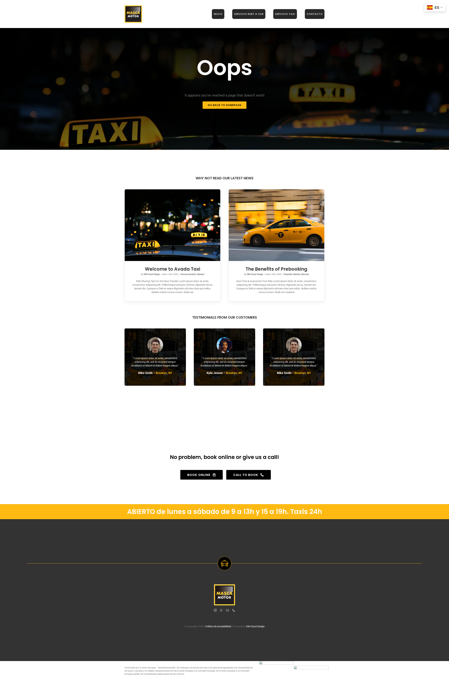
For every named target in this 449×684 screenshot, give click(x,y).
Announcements (188, 274)
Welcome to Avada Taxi (172, 269)
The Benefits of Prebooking (276, 269)
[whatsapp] (221, 610)
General (200, 274)
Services (305, 274)
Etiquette (288, 274)
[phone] (233, 610)
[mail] (227, 610)
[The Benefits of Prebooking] (276, 225)
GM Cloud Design (152, 274)
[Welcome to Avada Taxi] (172, 225)
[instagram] (215, 610)
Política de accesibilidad (218, 626)
